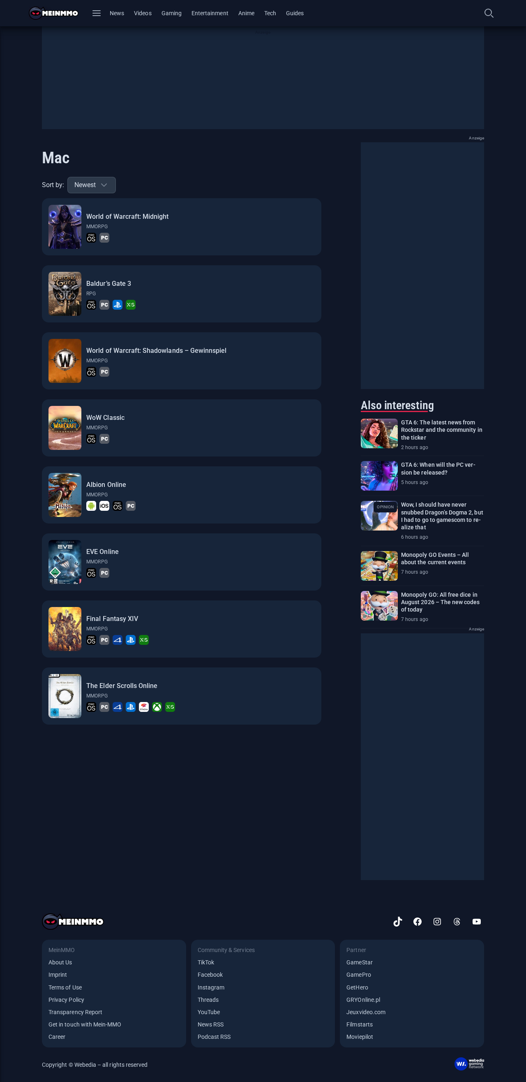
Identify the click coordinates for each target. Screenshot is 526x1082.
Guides (295, 13)
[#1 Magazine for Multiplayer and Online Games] (58, 13)
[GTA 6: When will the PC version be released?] (379, 476)
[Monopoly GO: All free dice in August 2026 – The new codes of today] (379, 606)
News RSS (211, 1024)
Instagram (211, 987)
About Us (60, 962)
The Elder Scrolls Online (121, 686)
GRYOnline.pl (363, 999)
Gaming (171, 13)
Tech (270, 13)
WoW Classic (105, 418)
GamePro (358, 974)
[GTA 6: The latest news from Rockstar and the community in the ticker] (379, 433)
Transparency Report (75, 1012)
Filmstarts (359, 1024)
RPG (91, 294)
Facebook (210, 974)
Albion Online (106, 485)
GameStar (359, 962)
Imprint (57, 974)
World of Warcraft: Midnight (127, 216)
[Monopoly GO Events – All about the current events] (379, 566)
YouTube (209, 1012)
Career (56, 1036)
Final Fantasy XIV (112, 619)
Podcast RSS (214, 1036)
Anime (246, 13)
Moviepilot (359, 1036)
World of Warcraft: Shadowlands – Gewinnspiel (156, 350)
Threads (208, 999)
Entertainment (209, 13)
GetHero (357, 987)
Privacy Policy (66, 999)
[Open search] (489, 13)
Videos (142, 13)
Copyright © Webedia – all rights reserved (95, 1064)
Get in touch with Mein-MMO (84, 1024)
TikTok (206, 962)
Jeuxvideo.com (365, 1012)
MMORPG (96, 226)
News (117, 13)
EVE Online (102, 552)
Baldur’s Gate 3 (108, 283)
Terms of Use (65, 987)
